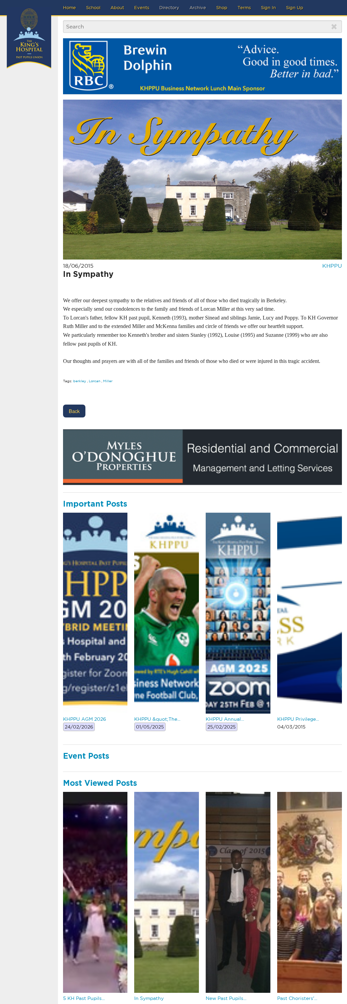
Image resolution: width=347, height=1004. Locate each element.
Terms (244, 7)
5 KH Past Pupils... (84, 998)
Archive (197, 7)
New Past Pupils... (226, 998)
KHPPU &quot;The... (157, 719)
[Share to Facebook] (73, 286)
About (117, 7)
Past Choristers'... (297, 998)
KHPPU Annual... (225, 719)
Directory (169, 7)
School (93, 7)
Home (69, 7)
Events (141, 7)
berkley (79, 381)
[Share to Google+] (80, 286)
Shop (221, 7)
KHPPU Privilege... (298, 719)
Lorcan (94, 381)
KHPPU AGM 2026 (84, 719)
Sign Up (294, 7)
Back (74, 410)
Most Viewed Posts (100, 783)
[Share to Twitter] (65, 286)
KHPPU (332, 266)
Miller (108, 381)
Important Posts (95, 504)
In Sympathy (149, 998)
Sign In (268, 7)
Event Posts (86, 756)
